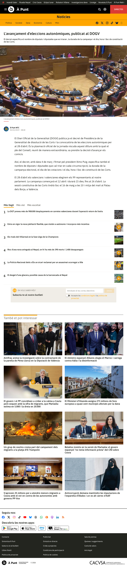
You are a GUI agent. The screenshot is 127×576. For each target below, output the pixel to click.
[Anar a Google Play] (10, 528)
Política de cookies (50, 555)
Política (9, 23)
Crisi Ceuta (37, 2)
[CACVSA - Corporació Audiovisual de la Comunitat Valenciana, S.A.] (107, 562)
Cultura (49, 23)
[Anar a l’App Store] (28, 528)
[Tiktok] (112, 23)
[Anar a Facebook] (4, 517)
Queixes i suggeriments (93, 541)
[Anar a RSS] (64, 517)
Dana (28, 23)
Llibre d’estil (6, 550)
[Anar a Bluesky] (31, 517)
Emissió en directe (50, 541)
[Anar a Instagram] (14, 517)
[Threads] (122, 23)
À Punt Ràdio (119, 2)
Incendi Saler (12, 2)
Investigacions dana (79, 2)
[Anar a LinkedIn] (58, 517)
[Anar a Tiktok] (20, 517)
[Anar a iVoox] (47, 517)
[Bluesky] (117, 23)
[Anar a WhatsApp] (42, 517)
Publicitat (47, 537)
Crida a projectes (49, 546)
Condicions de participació (53, 550)
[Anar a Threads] (36, 517)
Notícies (63, 17)
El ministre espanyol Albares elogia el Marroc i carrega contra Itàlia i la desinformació (93, 359)
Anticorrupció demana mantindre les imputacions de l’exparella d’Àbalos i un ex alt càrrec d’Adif (92, 494)
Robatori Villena (62, 2)
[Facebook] (97, 23)
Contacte (5, 537)
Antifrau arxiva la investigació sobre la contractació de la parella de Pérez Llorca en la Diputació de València (32, 359)
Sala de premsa (90, 537)
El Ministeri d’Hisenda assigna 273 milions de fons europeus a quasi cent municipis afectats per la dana (92, 402)
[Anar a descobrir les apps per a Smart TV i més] (58, 528)
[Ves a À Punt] (18, 9)
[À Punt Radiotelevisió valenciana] (15, 562)
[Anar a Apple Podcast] (52, 517)
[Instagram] (107, 23)
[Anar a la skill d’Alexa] (42, 528)
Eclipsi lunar (49, 2)
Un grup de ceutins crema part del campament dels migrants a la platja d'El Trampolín (31, 448)
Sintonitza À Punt (8, 541)
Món (57, 23)
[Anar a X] (9, 517)
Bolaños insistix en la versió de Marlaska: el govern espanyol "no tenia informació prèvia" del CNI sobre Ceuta (92, 450)
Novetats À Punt (105, 2)
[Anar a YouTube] (25, 517)
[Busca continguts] (99, 9)
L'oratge (93, 2)
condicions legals (88, 295)
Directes (118, 9)
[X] (102, 23)
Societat (19, 23)
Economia (38, 23)
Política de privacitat (10, 555)
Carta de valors (90, 546)
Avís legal (88, 550)
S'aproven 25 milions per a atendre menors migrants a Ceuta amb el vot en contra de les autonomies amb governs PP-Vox (32, 496)
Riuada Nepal (24, 2)
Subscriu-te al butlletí (10, 546)
